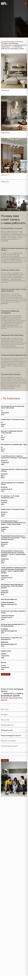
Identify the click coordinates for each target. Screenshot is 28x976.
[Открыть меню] (25, 3)
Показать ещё (5, 674)
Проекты (5, 182)
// (1, 182)
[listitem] (14, 423)
